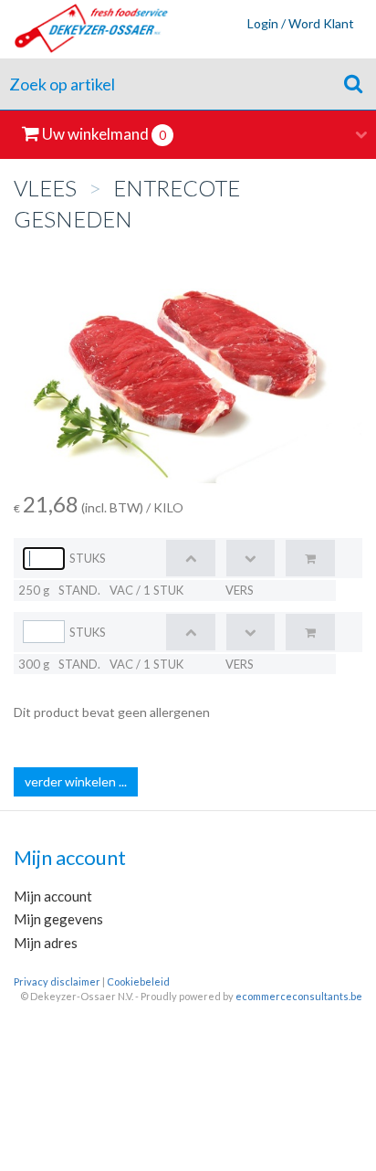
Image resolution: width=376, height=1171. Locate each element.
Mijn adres (46, 942)
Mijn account (53, 896)
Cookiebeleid (138, 981)
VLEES (45, 187)
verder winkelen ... (76, 781)
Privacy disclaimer (57, 981)
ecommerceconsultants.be (298, 996)
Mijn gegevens (58, 919)
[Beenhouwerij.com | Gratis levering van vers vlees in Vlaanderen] (85, 29)
